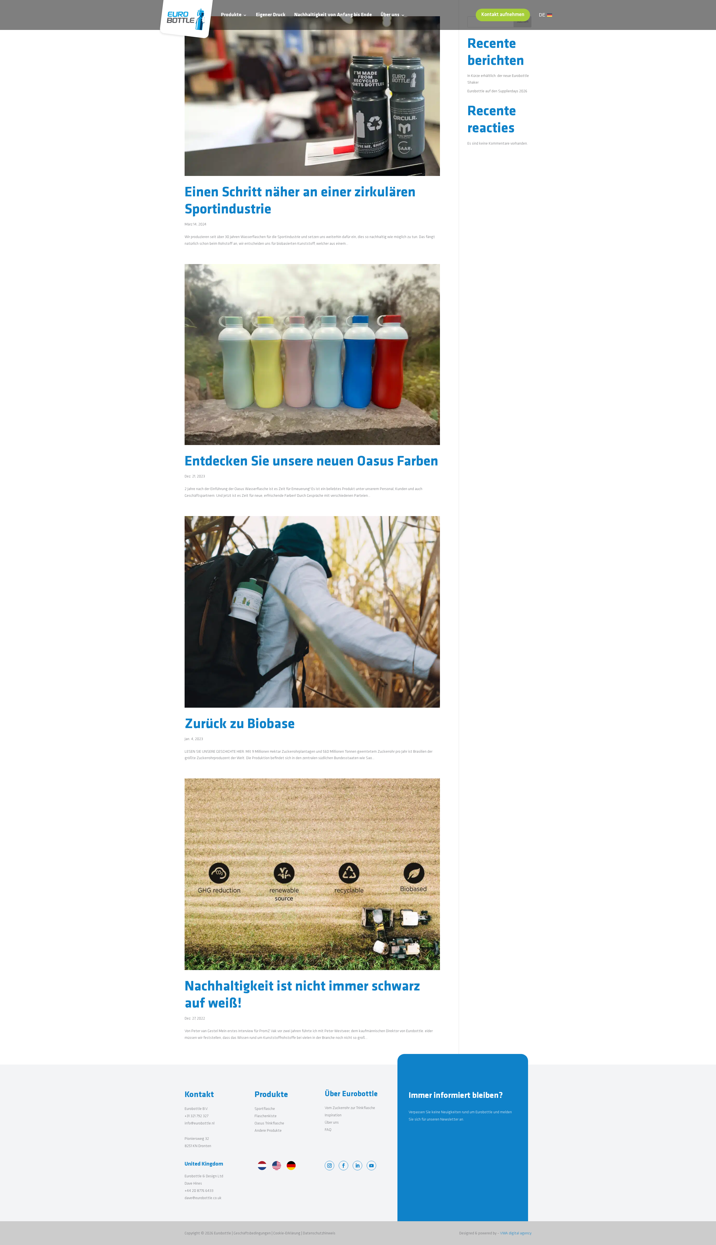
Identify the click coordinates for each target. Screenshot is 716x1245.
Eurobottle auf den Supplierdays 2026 (497, 91)
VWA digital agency (515, 1233)
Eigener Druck (270, 15)
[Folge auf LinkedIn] (357, 1165)
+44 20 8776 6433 (199, 1191)
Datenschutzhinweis (319, 1233)
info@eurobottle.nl (200, 1123)
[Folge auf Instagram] (329, 1165)
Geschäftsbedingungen (252, 1233)
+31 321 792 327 (196, 1116)
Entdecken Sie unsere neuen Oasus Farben (311, 462)
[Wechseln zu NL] (262, 1166)
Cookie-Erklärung (286, 1233)
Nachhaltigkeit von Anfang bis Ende (333, 15)
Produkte (231, 15)
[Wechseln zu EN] (276, 1166)
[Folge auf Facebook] (343, 1165)
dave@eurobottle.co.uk (203, 1198)
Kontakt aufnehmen (502, 14)
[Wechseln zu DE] (291, 1166)
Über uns (390, 15)
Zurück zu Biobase (240, 724)
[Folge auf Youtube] (371, 1165)
